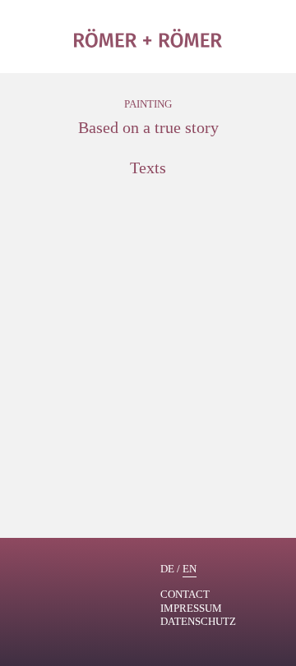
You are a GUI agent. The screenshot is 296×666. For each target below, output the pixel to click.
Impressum (191, 608)
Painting (148, 104)
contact (185, 594)
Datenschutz (198, 621)
